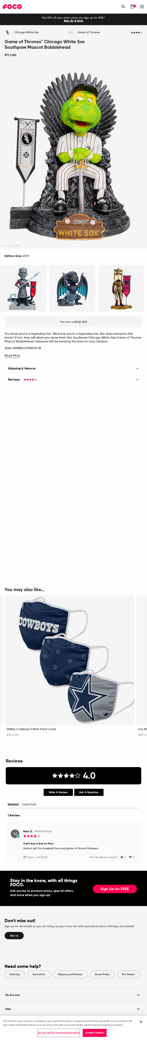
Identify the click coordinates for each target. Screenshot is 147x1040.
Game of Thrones (89, 32)
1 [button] (10, 245)
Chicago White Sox (27, 32)
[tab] (58, 792)
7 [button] (118, 245)
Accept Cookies (94, 1033)
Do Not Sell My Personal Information (59, 1033)
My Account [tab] (12, 995)
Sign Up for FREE (115, 889)
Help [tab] (8, 1009)
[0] (132, 6)
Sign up (14, 935)
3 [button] (46, 245)
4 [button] (64, 245)
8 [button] (136, 245)
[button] (30, 857)
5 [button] (82, 245)
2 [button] (28, 245)
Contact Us (39, 974)
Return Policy (102, 974)
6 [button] (100, 245)
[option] (73, 19)
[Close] (141, 1022)
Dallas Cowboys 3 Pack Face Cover (31, 729)
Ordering (15, 974)
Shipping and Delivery (70, 974)
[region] (73, 1028)
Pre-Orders (128, 974)
